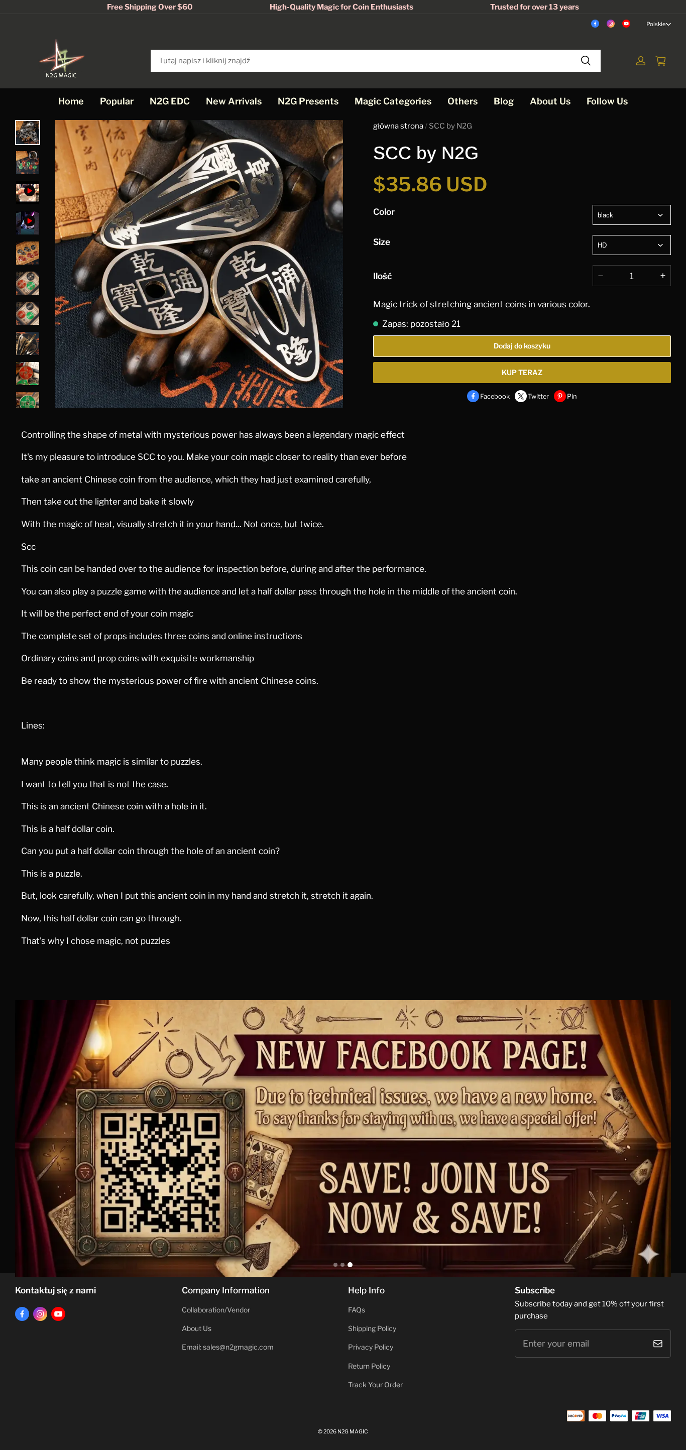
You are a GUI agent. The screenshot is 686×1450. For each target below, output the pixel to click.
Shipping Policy (372, 1328)
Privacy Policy (370, 1347)
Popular (117, 101)
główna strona (398, 126)
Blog (504, 101)
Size (381, 241)
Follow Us (607, 101)
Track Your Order (375, 1385)
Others (462, 101)
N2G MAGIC (352, 1431)
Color (384, 211)
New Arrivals (234, 101)
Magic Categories (393, 101)
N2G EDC (170, 101)
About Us (550, 101)
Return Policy (369, 1366)
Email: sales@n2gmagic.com (228, 1347)
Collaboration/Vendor (216, 1310)
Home (71, 101)
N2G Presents (308, 101)
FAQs (356, 1310)
